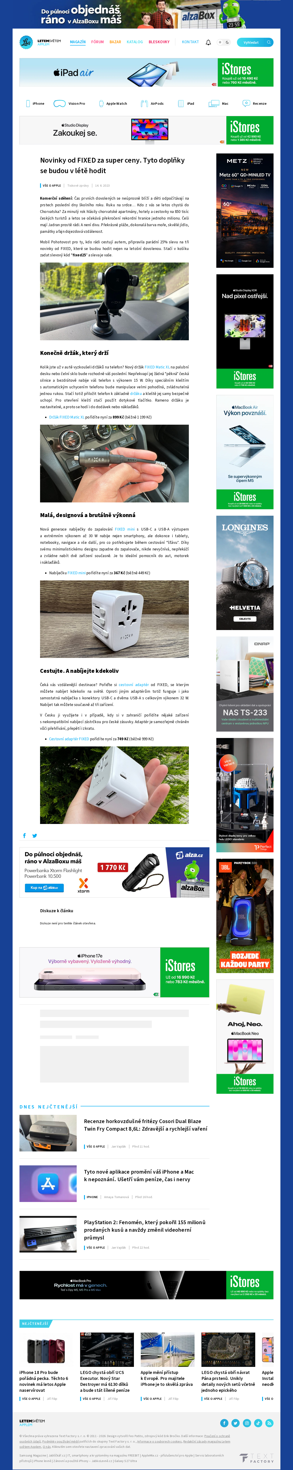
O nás (47, 1447)
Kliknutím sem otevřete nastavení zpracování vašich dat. (91, 1447)
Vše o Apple (52, 185)
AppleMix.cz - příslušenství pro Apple (167, 1455)
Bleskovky (159, 42)
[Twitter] (235, 1423)
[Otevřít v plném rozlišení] (114, 303)
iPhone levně (42, 1461)
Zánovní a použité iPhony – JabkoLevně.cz (82, 1461)
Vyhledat (251, 42)
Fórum (97, 42)
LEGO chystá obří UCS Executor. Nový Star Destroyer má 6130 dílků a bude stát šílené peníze (105, 1381)
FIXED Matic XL (157, 367)
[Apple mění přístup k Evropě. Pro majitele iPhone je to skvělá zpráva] (168, 1350)
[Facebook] (224, 1423)
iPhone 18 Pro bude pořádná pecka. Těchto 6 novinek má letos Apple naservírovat (43, 1381)
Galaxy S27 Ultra (125, 1461)
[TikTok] (258, 1423)
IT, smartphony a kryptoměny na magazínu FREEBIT (103, 1455)
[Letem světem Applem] (40, 42)
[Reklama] (146, 14)
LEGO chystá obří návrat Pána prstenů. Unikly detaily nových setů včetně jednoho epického (228, 1381)
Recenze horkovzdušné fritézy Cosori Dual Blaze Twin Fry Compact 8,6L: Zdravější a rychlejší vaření (145, 1125)
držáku (136, 394)
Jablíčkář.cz (57, 1455)
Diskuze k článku (56, 911)
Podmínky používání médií (60, 1441)
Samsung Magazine (32, 1455)
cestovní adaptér (134, 685)
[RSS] (269, 1423)
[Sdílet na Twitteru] (34, 836)
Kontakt (190, 42)
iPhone (92, 1197)
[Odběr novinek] (208, 43)
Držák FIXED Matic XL (66, 417)
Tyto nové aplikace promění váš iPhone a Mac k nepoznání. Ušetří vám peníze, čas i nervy (139, 1176)
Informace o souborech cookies (159, 1441)
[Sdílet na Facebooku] (24, 836)
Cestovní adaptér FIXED (69, 739)
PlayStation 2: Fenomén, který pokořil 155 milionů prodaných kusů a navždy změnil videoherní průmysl (145, 1230)
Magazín (78, 42)
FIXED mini (125, 529)
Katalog (135, 42)
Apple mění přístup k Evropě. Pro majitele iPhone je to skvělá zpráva (167, 1378)
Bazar (115, 42)
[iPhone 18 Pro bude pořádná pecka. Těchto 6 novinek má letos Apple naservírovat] (46, 1350)
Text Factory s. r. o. (72, 1436)
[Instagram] (247, 1423)
